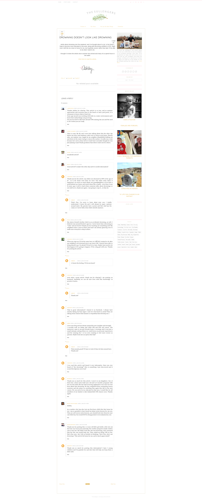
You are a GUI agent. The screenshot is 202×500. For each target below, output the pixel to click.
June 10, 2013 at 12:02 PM (81, 131)
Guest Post (125, 229)
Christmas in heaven (129, 188)
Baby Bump (123, 224)
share (70, 78)
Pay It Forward (124, 234)
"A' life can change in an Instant (129, 195)
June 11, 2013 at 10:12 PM (81, 424)
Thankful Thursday (121, 239)
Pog (131, 234)
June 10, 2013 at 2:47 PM (76, 220)
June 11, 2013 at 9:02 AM (77, 307)
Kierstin (69, 445)
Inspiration (132, 232)
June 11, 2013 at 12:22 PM (78, 363)
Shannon (69, 307)
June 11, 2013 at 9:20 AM (82, 200)
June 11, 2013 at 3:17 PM (83, 403)
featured (123, 244)
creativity (119, 244)
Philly (129, 234)
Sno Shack (127, 237)
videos (136, 247)
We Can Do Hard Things (106, 26)
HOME (59, 2)
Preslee (119, 237)
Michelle (69, 378)
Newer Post (62, 484)
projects (119, 247)
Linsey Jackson (71, 131)
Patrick (119, 234)
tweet (77, 78)
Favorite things (120, 227)
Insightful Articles (125, 232)
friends (127, 244)
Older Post (113, 484)
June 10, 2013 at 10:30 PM (78, 275)
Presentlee (120, 26)
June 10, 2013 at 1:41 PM (76, 152)
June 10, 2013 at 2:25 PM (76, 164)
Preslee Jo (83, 26)
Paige (68, 220)
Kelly (68, 164)
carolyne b (70, 108)
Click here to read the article (87, 59)
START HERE (67, 2)
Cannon (128, 224)
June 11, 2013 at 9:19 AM (82, 260)
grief (130, 244)
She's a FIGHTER (129, 120)
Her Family (130, 229)
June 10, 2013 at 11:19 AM (79, 108)
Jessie (68, 152)
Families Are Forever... (129, 126)
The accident (128, 239)
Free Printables (135, 227)
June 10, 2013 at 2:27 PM (78, 176)
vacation (132, 247)
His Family (135, 229)
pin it (63, 78)
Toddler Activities (121, 242)
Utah (130, 242)
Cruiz (132, 224)
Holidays (119, 232)
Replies (67, 195)
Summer (131, 237)
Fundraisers (120, 229)
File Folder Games (127, 227)
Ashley (73, 200)
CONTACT (75, 2)
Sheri (68, 323)
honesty (133, 244)
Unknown (69, 176)
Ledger (136, 232)
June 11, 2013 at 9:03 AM (76, 323)
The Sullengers (95, 496)
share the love (124, 247)
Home (87, 484)
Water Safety (134, 242)
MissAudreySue (107, 496)
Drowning (135, 224)
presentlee (138, 244)
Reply (68, 124)
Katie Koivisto (71, 424)
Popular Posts (136, 234)
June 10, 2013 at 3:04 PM (77, 239)
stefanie (69, 239)
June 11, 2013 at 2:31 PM (78, 378)
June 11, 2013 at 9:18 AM (82, 293)
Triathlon (127, 242)
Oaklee (139, 232)
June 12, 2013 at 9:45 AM (77, 445)
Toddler (132, 239)
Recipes (122, 237)
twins (129, 247)
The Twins (93, 26)
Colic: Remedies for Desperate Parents (129, 157)
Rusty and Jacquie (72, 403)
